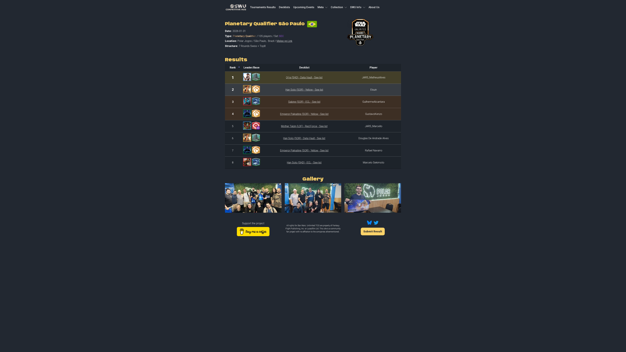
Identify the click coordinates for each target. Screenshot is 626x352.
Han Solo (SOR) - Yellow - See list (304, 89)
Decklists (284, 7)
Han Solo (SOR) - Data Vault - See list (304, 138)
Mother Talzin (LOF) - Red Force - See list (304, 126)
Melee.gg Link (284, 41)
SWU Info (355, 7)
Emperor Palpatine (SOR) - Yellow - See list (304, 114)
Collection (337, 7)
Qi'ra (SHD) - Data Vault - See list (304, 77)
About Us (374, 7)
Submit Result (372, 231)
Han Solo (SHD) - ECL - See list (304, 162)
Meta (321, 7)
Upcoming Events (303, 7)
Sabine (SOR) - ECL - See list (304, 101)
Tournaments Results (263, 7)
